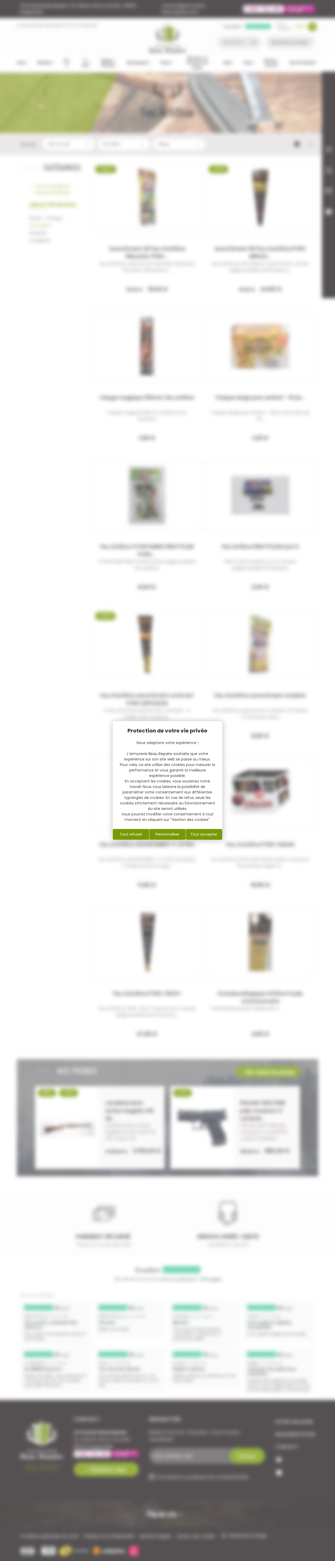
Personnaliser (167, 834)
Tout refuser (131, 834)
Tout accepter (204, 834)
